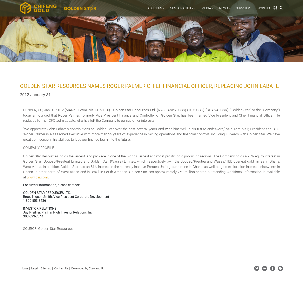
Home (24, 268)
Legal (34, 268)
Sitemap (46, 268)
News (223, 8)
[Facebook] (272, 270)
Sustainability (181, 8)
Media (206, 8)
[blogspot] (280, 270)
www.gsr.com (37, 177)
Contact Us (61, 268)
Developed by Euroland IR (87, 268)
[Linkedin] (264, 270)
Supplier (243, 8)
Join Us (264, 8)
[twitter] (256, 270)
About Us (155, 8)
